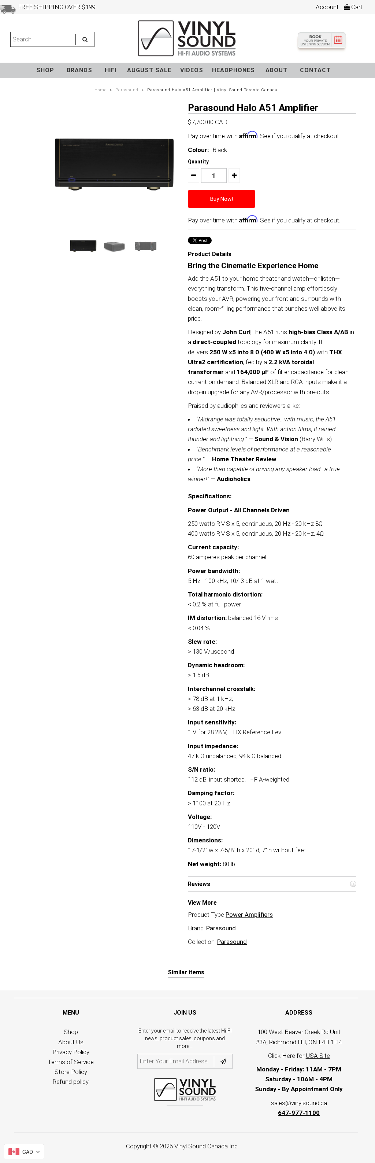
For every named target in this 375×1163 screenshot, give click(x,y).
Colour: (198, 150)
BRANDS (79, 70)
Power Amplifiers (249, 914)
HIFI (110, 70)
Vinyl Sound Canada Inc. (206, 1146)
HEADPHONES (233, 70)
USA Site (318, 1055)
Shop (71, 1031)
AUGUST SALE (149, 70)
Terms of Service (71, 1062)
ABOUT (276, 70)
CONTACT (315, 70)
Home (100, 90)
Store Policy (71, 1071)
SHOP (45, 70)
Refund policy (71, 1081)
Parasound (126, 90)
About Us (70, 1042)
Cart (356, 7)
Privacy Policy (70, 1052)
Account (327, 7)
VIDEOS (191, 70)
